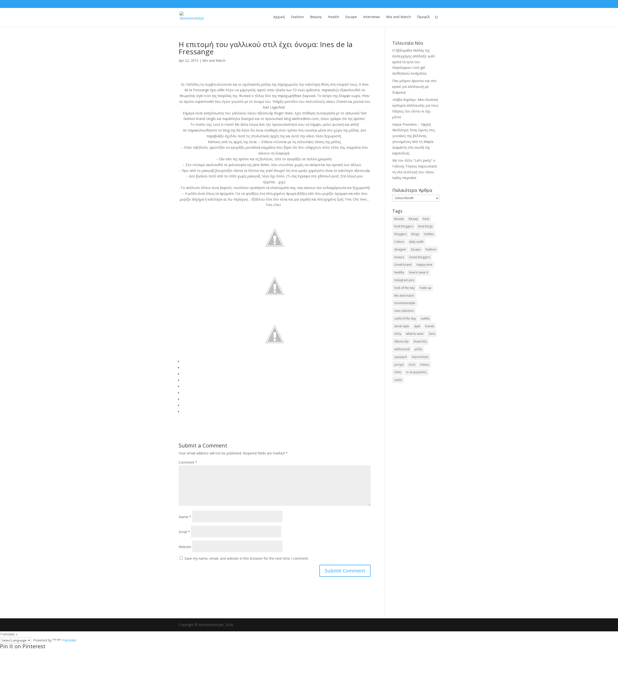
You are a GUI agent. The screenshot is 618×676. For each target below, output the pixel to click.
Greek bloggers (419, 257)
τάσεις (424, 364)
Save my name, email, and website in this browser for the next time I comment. (246, 558)
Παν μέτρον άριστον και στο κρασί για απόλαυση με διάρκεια (414, 86)
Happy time (424, 265)
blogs (415, 234)
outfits (425, 318)
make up (425, 288)
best (426, 219)
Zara (431, 334)
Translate (69, 640)
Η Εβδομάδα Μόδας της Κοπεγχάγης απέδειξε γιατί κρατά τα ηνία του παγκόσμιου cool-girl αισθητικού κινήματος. (413, 62)
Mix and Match (398, 17)
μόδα (418, 349)
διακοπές (420, 341)
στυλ (411, 364)
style (417, 326)
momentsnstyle (404, 303)
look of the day (404, 288)
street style (401, 326)
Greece (399, 257)
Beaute (399, 219)
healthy (399, 272)
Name (185, 517)
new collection (404, 311)
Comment (188, 462)
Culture (399, 242)
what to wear (415, 334)
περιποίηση (420, 357)
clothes (429, 234)
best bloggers (403, 226)
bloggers (400, 234)
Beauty (316, 17)
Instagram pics (404, 280)
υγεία (398, 380)
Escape (351, 17)
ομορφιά (400, 357)
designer (400, 249)
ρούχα (399, 364)
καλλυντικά (402, 349)
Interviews (371, 17)
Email (184, 532)
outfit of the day (405, 318)
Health (333, 17)
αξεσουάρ (401, 341)
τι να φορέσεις (416, 372)
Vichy (397, 334)
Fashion (297, 17)
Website (185, 546)
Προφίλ (423, 17)
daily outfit (416, 242)
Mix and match (404, 295)
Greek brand (403, 265)
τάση (397, 372)
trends (429, 326)
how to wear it (418, 272)
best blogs (425, 226)
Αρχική (279, 17)
